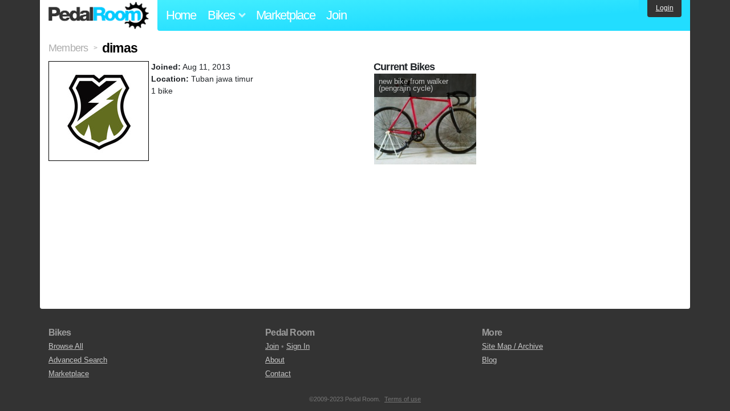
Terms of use (402, 399)
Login (665, 8)
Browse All (65, 346)
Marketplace (285, 15)
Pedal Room (98, 15)
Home (181, 15)
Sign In (298, 346)
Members (68, 48)
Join (336, 15)
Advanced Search (77, 360)
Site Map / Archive (512, 346)
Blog (489, 360)
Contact (278, 373)
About (275, 360)
